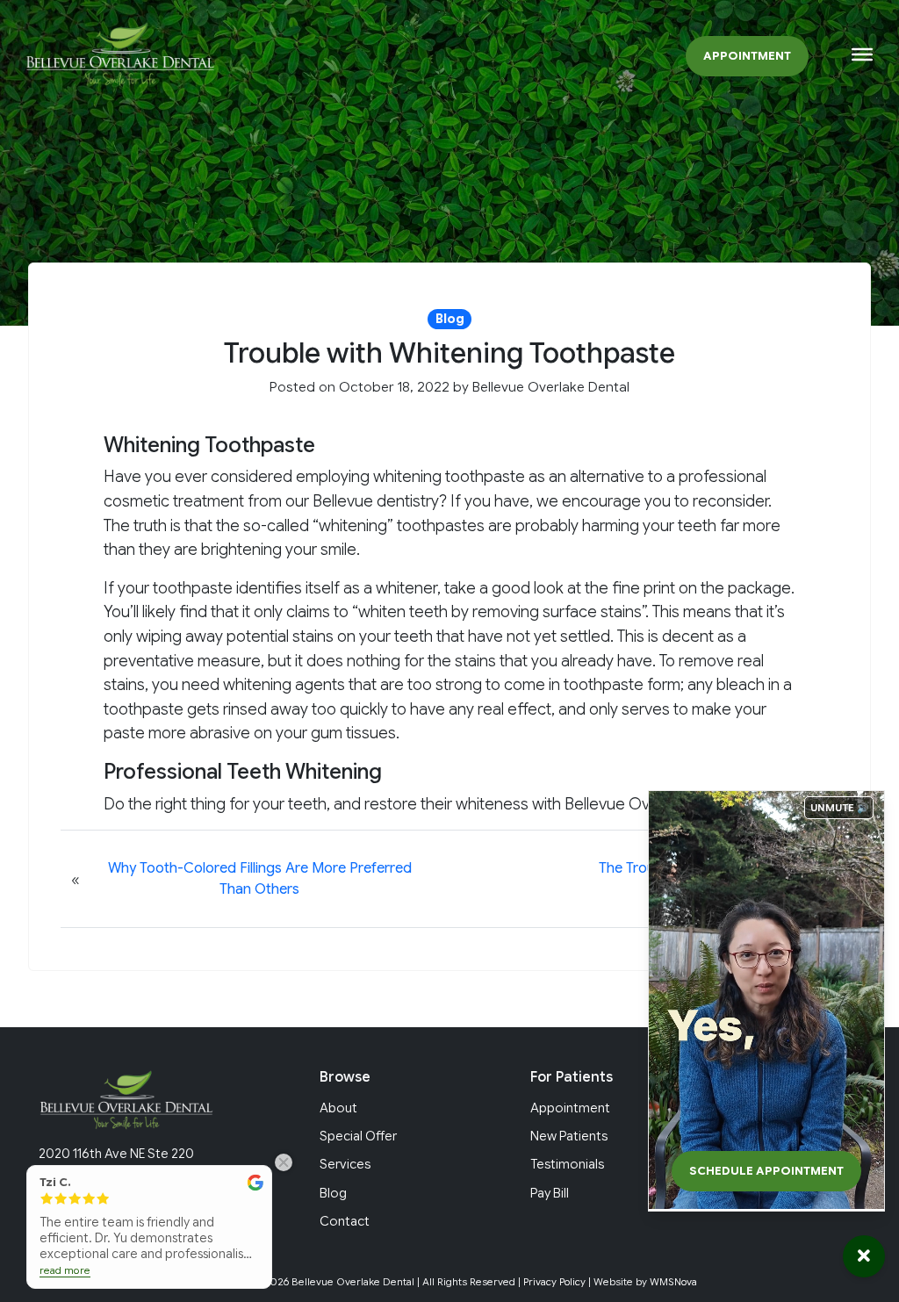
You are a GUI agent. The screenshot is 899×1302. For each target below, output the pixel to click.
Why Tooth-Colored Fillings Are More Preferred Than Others (260, 879)
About (338, 1108)
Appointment (747, 56)
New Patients (569, 1136)
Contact (345, 1221)
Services (345, 1164)
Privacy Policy (554, 1282)
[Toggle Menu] (862, 54)
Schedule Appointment (766, 1171)
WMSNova (673, 1282)
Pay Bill (549, 1193)
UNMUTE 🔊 (839, 808)
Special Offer (358, 1136)
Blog (333, 1193)
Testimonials (567, 1164)
